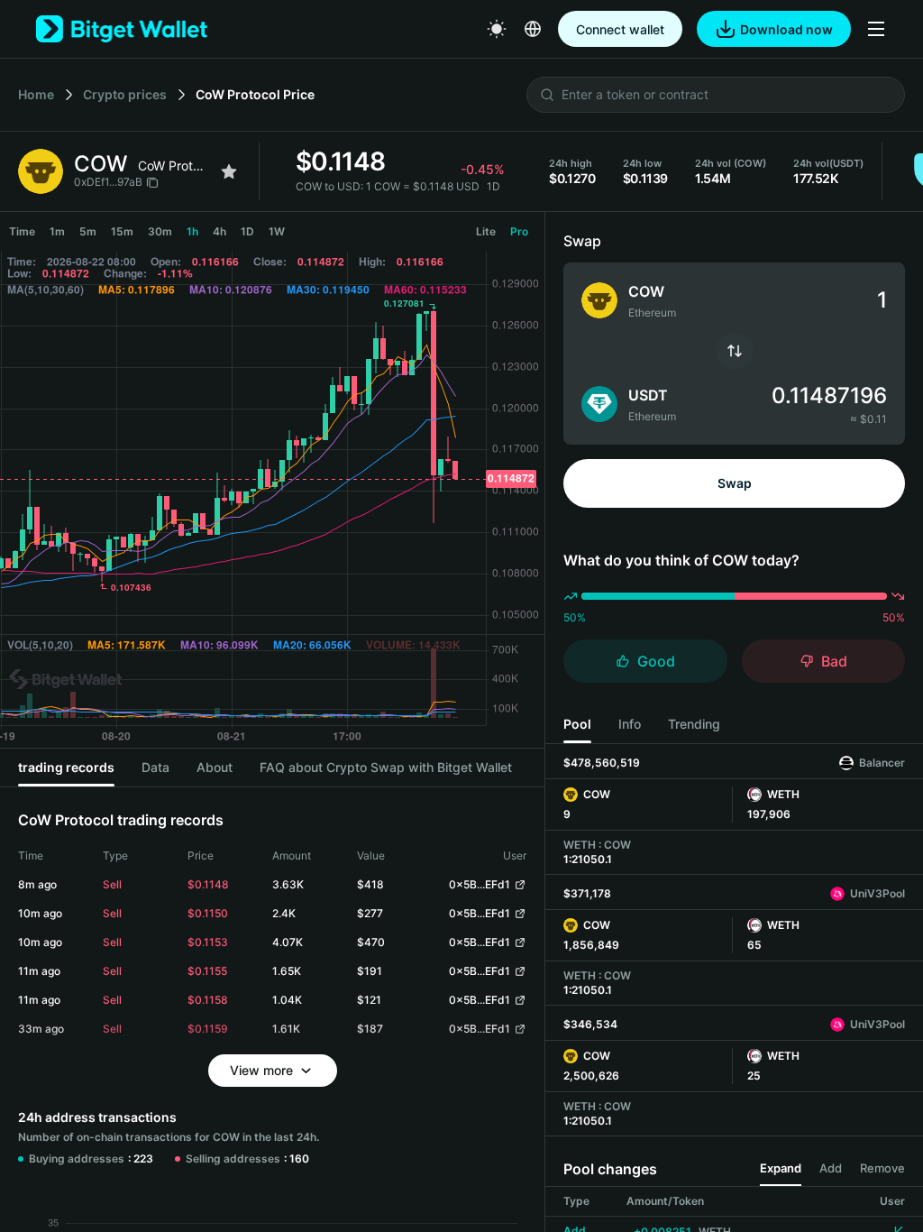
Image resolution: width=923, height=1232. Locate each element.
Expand (780, 1168)
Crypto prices (125, 94)
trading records (66, 767)
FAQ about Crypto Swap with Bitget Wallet (386, 767)
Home (36, 94)
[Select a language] (533, 29)
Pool (577, 723)
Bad (834, 661)
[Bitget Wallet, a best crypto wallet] (121, 28)
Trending (694, 723)
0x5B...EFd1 (479, 884)
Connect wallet (620, 29)
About (214, 767)
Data (155, 767)
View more (261, 1070)
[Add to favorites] (229, 171)
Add (830, 1168)
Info (629, 723)
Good (656, 661)
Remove (882, 1168)
